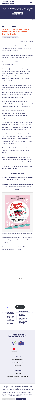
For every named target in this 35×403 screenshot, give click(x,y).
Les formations (17, 379)
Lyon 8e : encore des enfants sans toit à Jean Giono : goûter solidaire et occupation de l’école (9, 317)
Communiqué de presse (10, 37)
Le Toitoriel (17, 373)
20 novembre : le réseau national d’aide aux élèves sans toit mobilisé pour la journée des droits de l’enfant (25, 317)
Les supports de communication (17, 376)
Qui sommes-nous (18, 359)
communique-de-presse (8, 306)
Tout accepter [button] (21, 399)
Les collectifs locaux (17, 362)
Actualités (11, 8)
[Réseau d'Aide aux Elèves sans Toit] (9, 3)
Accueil (4, 8)
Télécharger (20, 306)
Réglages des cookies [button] (8, 399)
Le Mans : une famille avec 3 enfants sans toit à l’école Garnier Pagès (15, 32)
